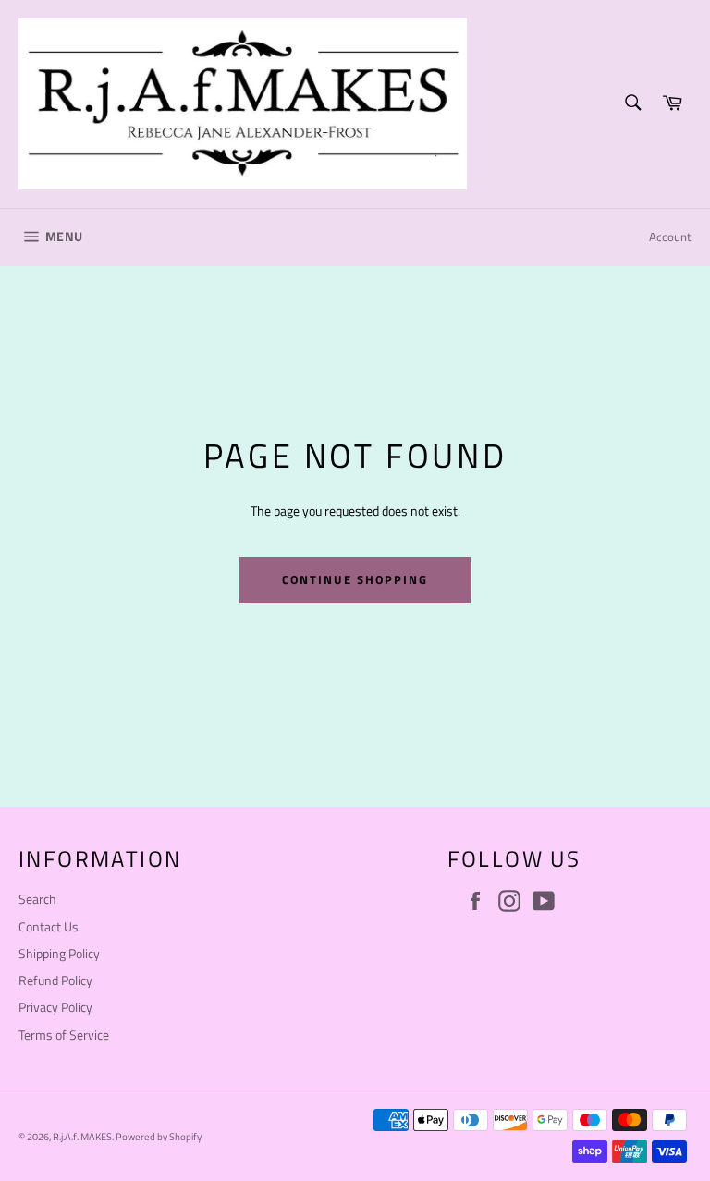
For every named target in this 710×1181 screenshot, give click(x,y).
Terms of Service (63, 1034)
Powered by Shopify (159, 1136)
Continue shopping (354, 579)
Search (37, 898)
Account (670, 236)
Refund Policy (55, 980)
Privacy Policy (55, 1007)
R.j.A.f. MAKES (82, 1136)
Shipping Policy (59, 953)
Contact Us (48, 926)
